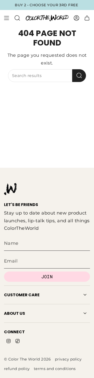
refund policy (17, 368)
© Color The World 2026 (27, 359)
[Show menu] (7, 18)
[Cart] (87, 18)
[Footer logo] (10, 189)
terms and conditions (55, 368)
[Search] (79, 75)
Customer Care (22, 295)
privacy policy (68, 359)
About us (14, 313)
